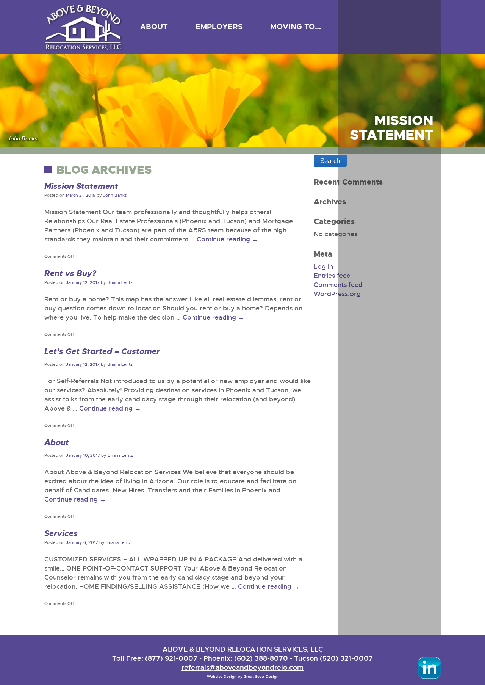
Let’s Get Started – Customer (102, 351)
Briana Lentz (120, 282)
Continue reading (227, 239)
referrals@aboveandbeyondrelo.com (242, 667)
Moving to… (295, 26)
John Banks (115, 195)
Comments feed (338, 285)
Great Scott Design (261, 676)
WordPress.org (337, 294)
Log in (323, 267)
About (154, 26)
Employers (219, 26)
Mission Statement (81, 186)
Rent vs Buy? (70, 273)
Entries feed (332, 276)
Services (61, 533)
